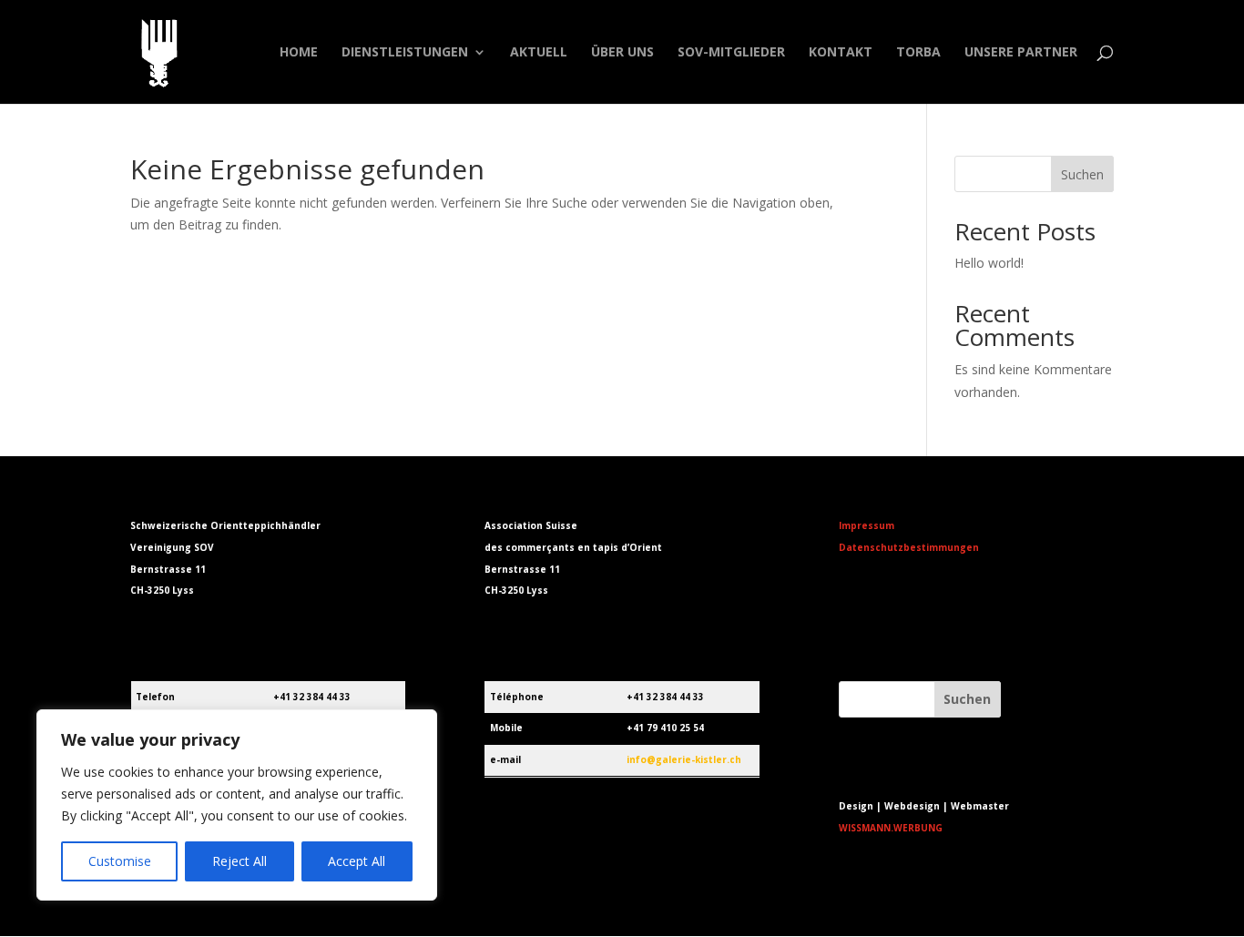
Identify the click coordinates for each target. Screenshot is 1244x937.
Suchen (1082, 174)
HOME (299, 53)
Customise (119, 861)
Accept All (356, 861)
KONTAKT (840, 53)
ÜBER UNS (622, 53)
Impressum (866, 525)
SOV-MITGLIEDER (731, 53)
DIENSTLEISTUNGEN (405, 53)
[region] (236, 805)
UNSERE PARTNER (1020, 53)
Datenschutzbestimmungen (909, 547)
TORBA (918, 53)
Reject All (239, 861)
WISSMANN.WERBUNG (891, 827)
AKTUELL (538, 53)
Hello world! (989, 262)
